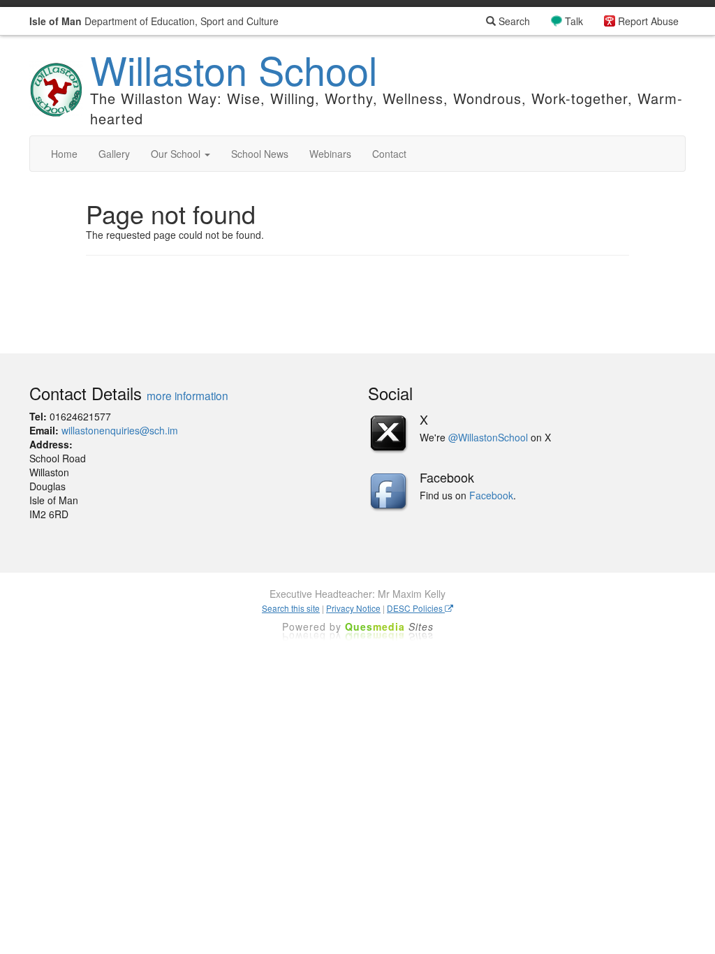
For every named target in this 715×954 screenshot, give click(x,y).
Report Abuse (648, 21)
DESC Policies (416, 608)
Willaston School (233, 69)
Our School (177, 154)
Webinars (330, 154)
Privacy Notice (353, 608)
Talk (574, 21)
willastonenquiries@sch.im (119, 430)
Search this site (291, 608)
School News (259, 154)
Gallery (114, 154)
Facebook (491, 495)
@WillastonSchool (488, 437)
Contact (389, 154)
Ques (389, 626)
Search (513, 21)
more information (187, 395)
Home (64, 154)
